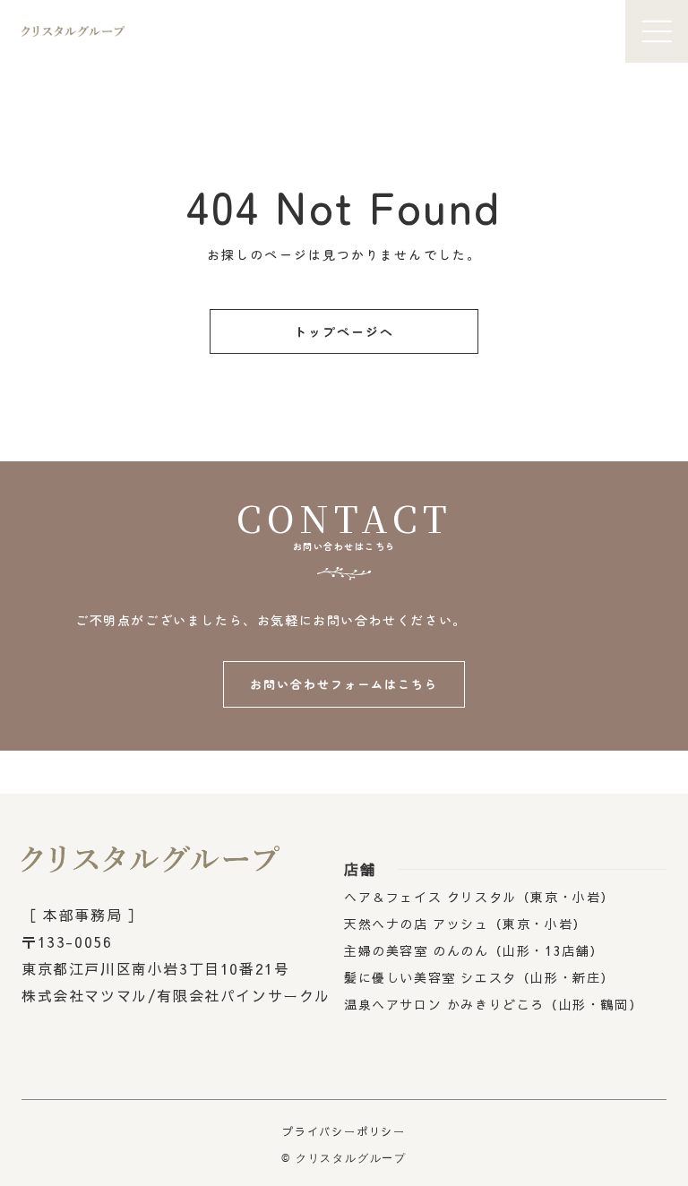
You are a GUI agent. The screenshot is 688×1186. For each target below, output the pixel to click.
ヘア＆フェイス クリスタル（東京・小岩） (479, 897)
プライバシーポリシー (344, 1131)
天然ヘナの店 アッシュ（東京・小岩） (465, 923)
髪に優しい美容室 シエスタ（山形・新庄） (479, 977)
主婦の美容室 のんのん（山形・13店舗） (474, 950)
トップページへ (344, 331)
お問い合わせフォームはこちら (343, 683)
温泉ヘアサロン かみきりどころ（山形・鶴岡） (493, 1004)
